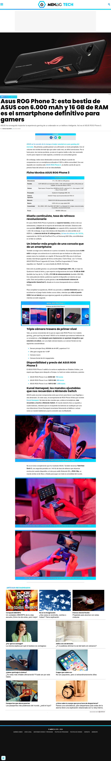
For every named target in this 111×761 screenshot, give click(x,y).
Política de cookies (76, 732)
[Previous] (24, 316)
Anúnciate (95, 732)
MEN (5, 97)
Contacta (87, 732)
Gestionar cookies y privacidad (43, 732)
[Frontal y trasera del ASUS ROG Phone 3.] (55, 316)
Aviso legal (28, 732)
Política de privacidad (61, 732)
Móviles (13, 97)
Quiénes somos (18, 732)
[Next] (86, 316)
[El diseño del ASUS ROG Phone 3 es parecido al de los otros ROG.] (72, 316)
